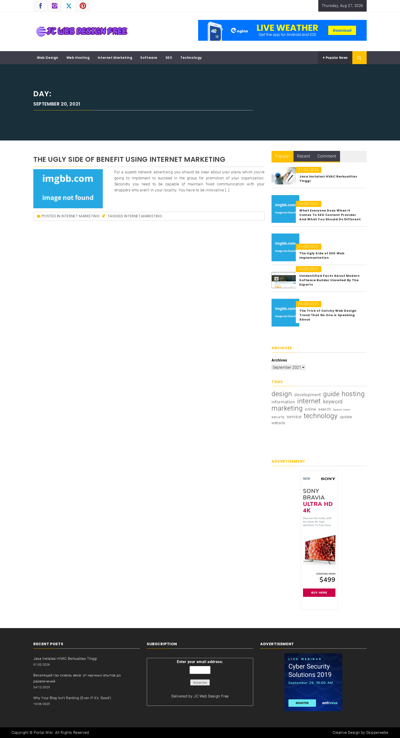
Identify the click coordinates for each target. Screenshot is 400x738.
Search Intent (341, 409)
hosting (353, 394)
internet (132, 216)
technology (321, 416)
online (310, 409)
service (294, 416)
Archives (279, 360)
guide (331, 394)
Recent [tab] (303, 156)
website (278, 423)
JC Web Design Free (211, 696)
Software (148, 57)
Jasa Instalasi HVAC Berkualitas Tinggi (65, 659)
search (324, 409)
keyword (333, 402)
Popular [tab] (282, 156)
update (346, 417)
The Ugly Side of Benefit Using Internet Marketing (129, 159)
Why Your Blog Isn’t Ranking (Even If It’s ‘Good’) (72, 698)
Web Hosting (78, 57)
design (282, 394)
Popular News (336, 57)
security (278, 417)
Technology (191, 57)
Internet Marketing (115, 57)
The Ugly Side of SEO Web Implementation (321, 255)
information (283, 402)
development (307, 394)
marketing (151, 216)
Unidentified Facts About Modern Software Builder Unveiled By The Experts (329, 280)
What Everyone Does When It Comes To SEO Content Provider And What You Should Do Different (330, 214)
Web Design (47, 57)
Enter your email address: (200, 662)
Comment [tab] (327, 156)
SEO (169, 57)
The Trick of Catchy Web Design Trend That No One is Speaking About (327, 315)
